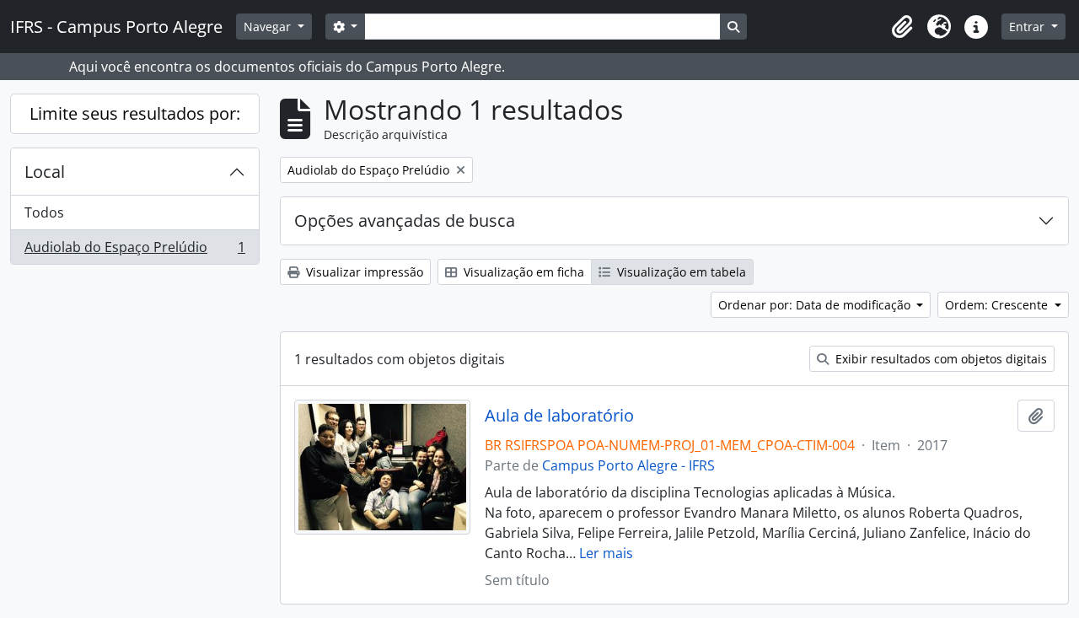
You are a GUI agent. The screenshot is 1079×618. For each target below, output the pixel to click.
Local (44, 171)
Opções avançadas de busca (404, 220)
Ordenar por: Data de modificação (816, 305)
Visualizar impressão (363, 272)
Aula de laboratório (559, 416)
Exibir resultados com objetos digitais (939, 359)
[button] (902, 27)
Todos (44, 212)
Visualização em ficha (522, 272)
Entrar (1028, 27)
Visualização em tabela (680, 272)
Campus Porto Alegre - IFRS (628, 465)
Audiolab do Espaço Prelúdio (134, 251)
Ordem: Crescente (998, 305)
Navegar (269, 27)
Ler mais (606, 553)
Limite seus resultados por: (135, 113)
